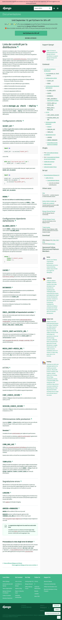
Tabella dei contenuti (49, 161)
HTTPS (47, 112)
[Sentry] (44, 259)
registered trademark (43, 615)
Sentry (15, 531)
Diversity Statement (7, 598)
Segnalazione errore (51, 134)
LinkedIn (36, 593)
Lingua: (57, 609)
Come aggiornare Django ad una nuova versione (24, 565)
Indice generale (48, 164)
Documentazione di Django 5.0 (51, 175)
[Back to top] (58, 617)
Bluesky (36, 591)
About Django (6, 581)
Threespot (44, 607)
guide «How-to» (49, 177)
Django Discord (29, 584)
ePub (43, 242)
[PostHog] (44, 364)
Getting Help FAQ (29, 581)
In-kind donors (26, 607)
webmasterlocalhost (25, 319)
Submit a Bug (18, 588)
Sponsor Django (48, 581)
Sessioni (49, 126)
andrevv (44, 610)
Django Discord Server (48, 211)
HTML (54, 240)
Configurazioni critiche (51, 78)
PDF (57, 240)
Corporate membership (49, 584)
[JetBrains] (44, 280)
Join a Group (18, 581)
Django (7, 8)
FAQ (43, 193)
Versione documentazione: (52, 613)
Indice (44, 201)
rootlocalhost (6, 321)
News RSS (36, 596)
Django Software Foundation (15, 615)
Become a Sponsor (30, 38)
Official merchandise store (50, 586)
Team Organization (7, 588)
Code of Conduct (7, 595)
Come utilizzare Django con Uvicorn (13, 563)
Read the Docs (51, 243)
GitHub (36, 581)
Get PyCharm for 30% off (31, 33)
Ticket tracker (46, 227)
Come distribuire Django (53, 180)
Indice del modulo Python (50, 167)
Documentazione (12, 14)
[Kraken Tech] (44, 321)
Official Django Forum (48, 219)
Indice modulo (50, 201)
